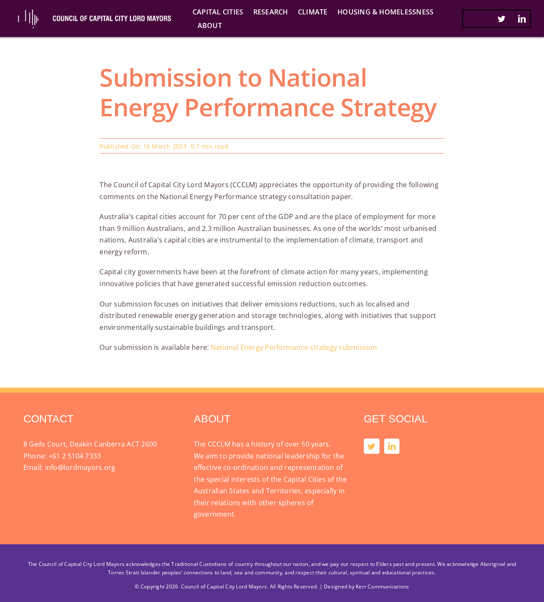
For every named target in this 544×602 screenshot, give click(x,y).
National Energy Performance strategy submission (294, 347)
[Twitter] (371, 446)
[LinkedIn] (392, 446)
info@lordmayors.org (80, 467)
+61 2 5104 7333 (74, 456)
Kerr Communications (382, 586)
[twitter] (501, 19)
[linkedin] (522, 19)
